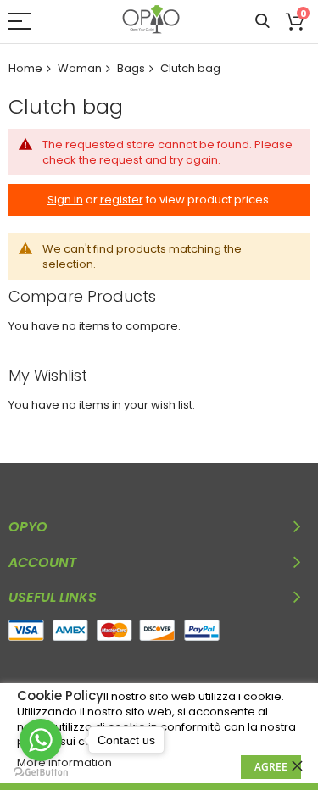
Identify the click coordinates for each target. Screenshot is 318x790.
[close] (297, 765)
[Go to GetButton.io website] (41, 772)
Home (25, 68)
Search (262, 21)
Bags (131, 68)
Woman (80, 68)
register (121, 200)
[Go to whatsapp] (41, 740)
